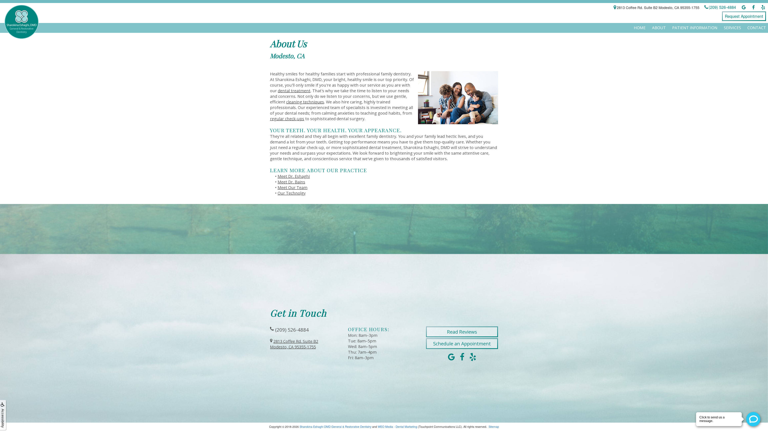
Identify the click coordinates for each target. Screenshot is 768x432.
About (659, 27)
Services (732, 27)
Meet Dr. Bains (291, 182)
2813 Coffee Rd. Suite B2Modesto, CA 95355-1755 (294, 344)
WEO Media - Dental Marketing (397, 427)
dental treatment (294, 90)
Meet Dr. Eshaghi (294, 176)
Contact (756, 27)
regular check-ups (287, 118)
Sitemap (494, 427)
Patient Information (694, 27)
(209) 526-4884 (292, 329)
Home (640, 27)
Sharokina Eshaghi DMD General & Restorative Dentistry (335, 427)
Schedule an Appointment (462, 343)
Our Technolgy (292, 193)
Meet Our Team (292, 187)
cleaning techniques (305, 102)
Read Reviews (462, 331)
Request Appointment (744, 16)
